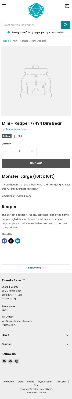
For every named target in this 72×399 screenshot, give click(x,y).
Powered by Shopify (36, 392)
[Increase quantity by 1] (32, 151)
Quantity (6, 143)
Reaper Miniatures (15, 129)
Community (8, 381)
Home (5, 40)
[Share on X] (11, 241)
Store (20, 381)
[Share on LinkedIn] (17, 241)
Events (30, 381)
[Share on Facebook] (4, 241)
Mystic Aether (45, 381)
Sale (36, 385)
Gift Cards (61, 381)
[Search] (65, 25)
